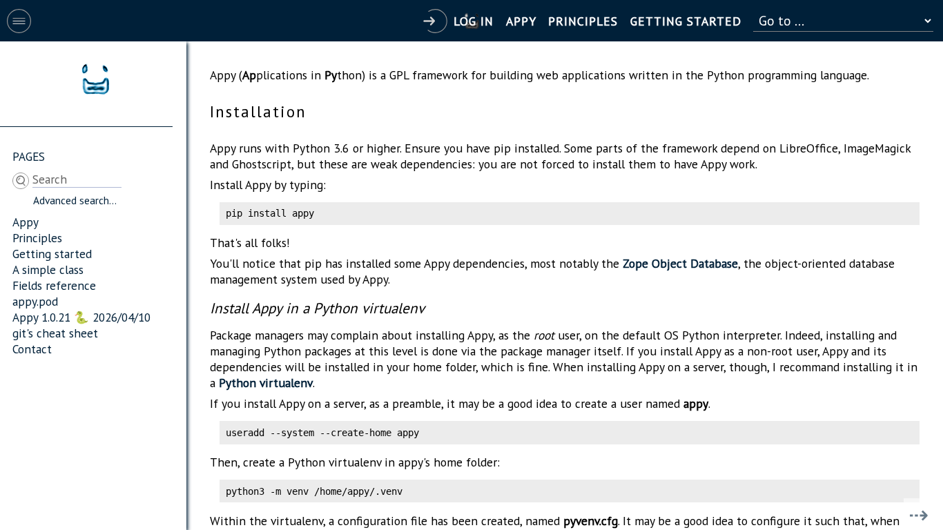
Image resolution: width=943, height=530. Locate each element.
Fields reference (54, 285)
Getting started (52, 254)
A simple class (48, 269)
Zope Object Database (680, 263)
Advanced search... (75, 200)
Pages (28, 156)
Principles (37, 238)
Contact (32, 349)
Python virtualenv (266, 383)
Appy (25, 222)
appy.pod (35, 301)
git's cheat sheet (55, 333)
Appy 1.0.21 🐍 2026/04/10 (81, 317)
